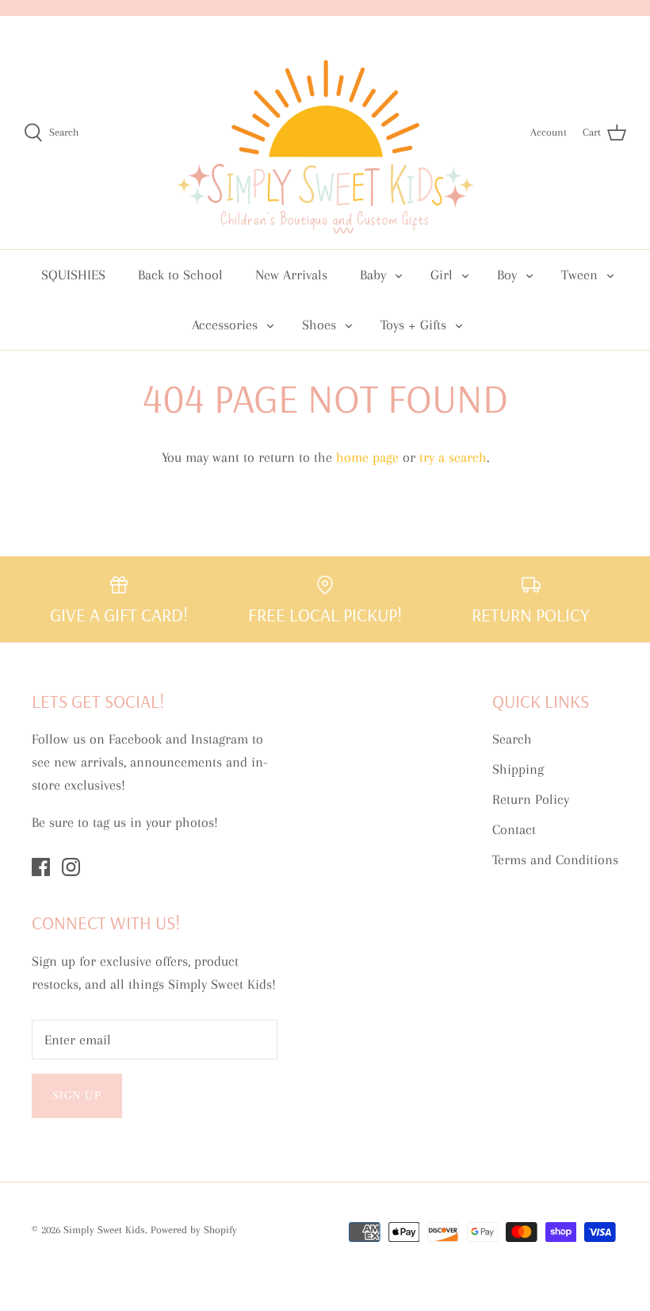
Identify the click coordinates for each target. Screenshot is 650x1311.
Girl (441, 275)
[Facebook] (41, 867)
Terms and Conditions (555, 859)
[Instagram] (71, 867)
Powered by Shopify (194, 1230)
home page (367, 457)
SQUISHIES (73, 275)
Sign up (76, 1095)
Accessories (225, 325)
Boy (507, 275)
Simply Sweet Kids (104, 1230)
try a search (453, 457)
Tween (579, 275)
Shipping (518, 769)
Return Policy (530, 799)
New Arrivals (291, 275)
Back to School (180, 275)
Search (512, 739)
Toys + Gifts (413, 325)
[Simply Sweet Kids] (325, 132)
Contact (514, 829)
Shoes (319, 325)
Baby (373, 275)
